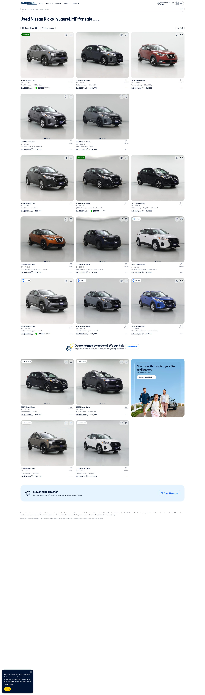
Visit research (132, 347)
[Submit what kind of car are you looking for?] (181, 9)
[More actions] (71, 88)
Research (67, 3)
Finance (58, 3)
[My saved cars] (173, 3)
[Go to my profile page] (179, 3)
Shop (41, 3)
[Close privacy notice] (30, 672)
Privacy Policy (11, 681)
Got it (8, 689)
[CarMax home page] (29, 3)
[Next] (71, 55)
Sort (181, 28)
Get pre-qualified (145, 377)
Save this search (171, 493)
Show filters (30, 28)
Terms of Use (8, 684)
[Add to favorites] (71, 35)
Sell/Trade (49, 3)
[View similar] (66, 35)
